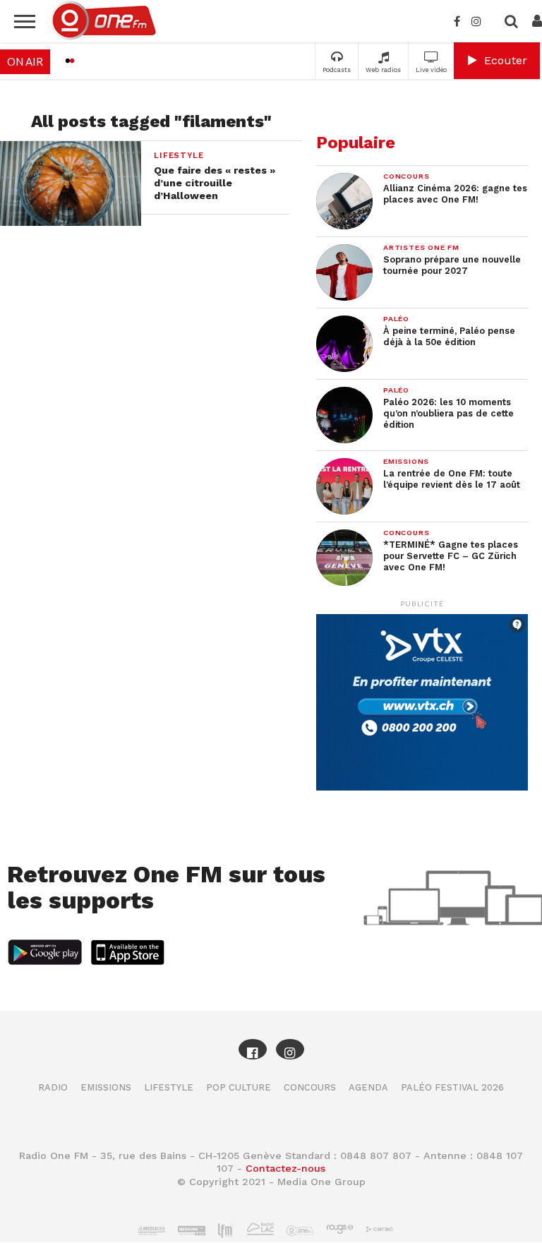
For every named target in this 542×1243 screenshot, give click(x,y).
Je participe (271, 633)
